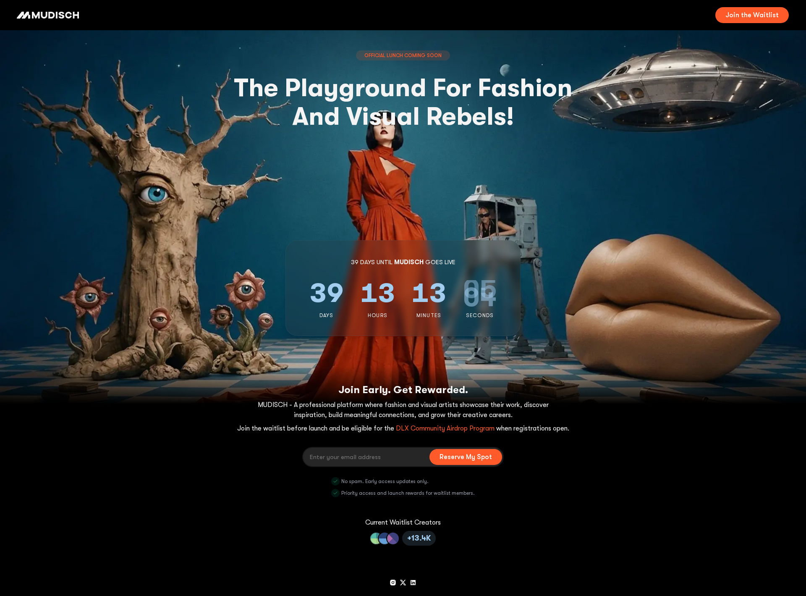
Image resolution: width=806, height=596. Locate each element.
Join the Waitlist (752, 15)
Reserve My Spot (466, 457)
